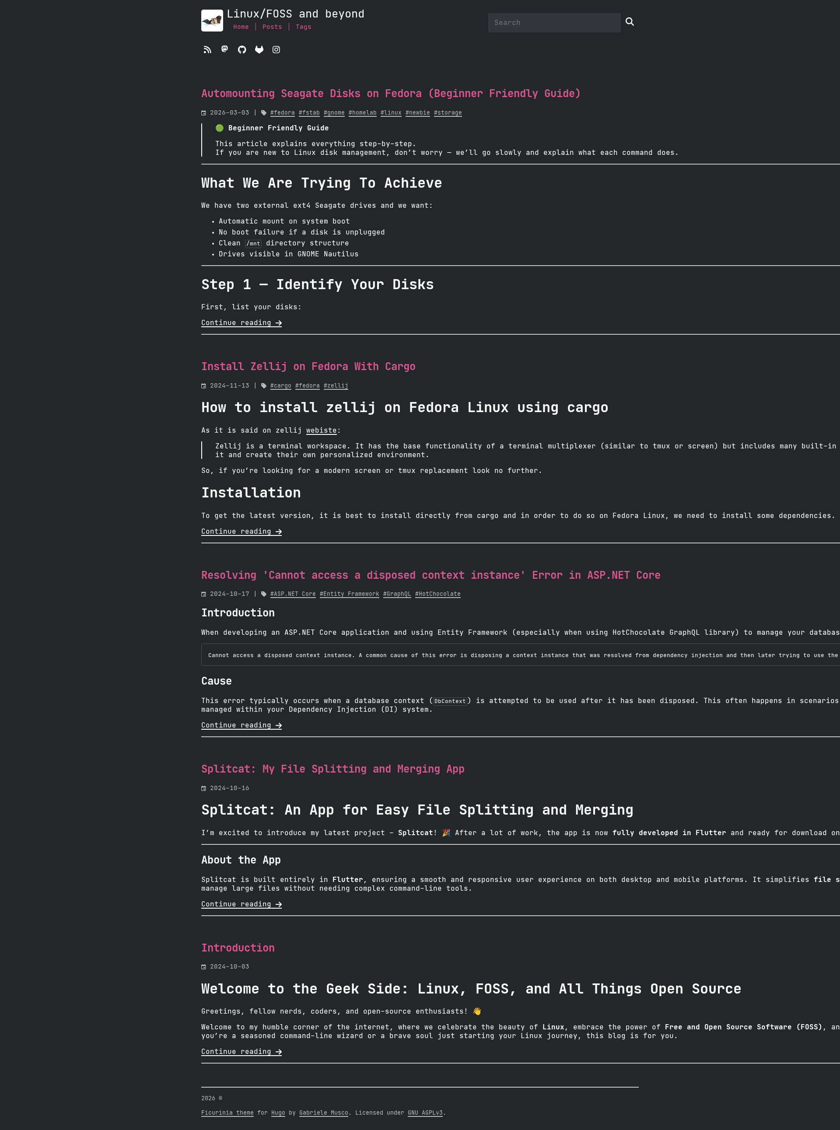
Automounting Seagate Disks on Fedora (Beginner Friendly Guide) (391, 94)
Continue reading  (241, 322)
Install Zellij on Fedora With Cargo (308, 367)
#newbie (418, 113)
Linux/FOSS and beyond (295, 14)
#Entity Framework (349, 594)
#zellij (336, 386)
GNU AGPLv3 (425, 1113)
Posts (272, 27)
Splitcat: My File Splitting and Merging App (333, 769)
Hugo (278, 1113)
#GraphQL (397, 594)
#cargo (280, 386)
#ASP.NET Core (293, 594)
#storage (448, 113)
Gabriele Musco (323, 1113)
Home (241, 27)
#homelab (363, 113)
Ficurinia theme (227, 1113)
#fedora (282, 113)
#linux (391, 113)
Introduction (238, 948)
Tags (304, 27)
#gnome (334, 113)
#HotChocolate (438, 594)
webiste (321, 430)
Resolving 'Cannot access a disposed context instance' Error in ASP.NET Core (431, 575)
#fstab (309, 113)
